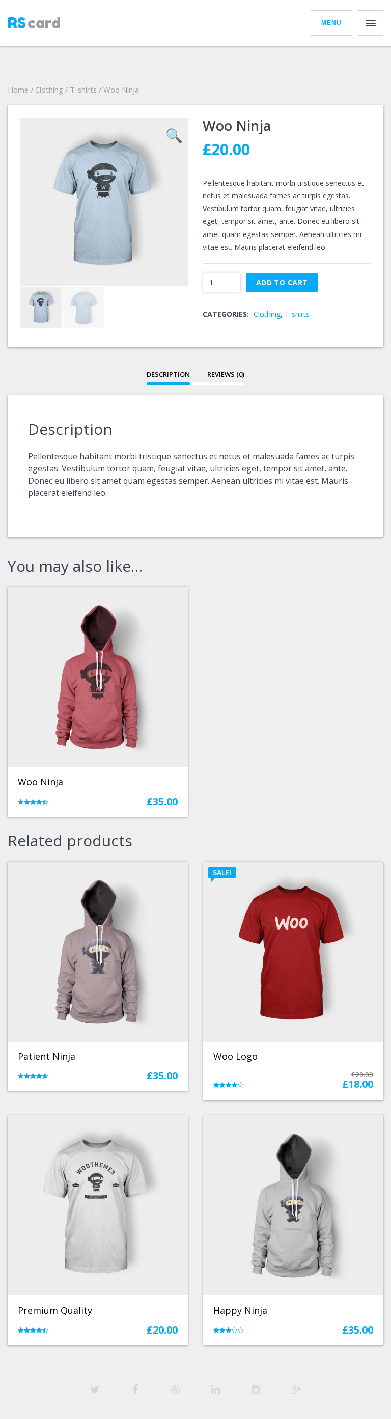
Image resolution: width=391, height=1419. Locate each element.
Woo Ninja (40, 782)
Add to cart (282, 282)
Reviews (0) (225, 374)
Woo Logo (235, 1056)
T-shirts (83, 89)
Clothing (49, 89)
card (34, 23)
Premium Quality (55, 1310)
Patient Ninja (46, 1056)
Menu (331, 22)
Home (18, 89)
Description (168, 374)
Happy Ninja (240, 1310)
